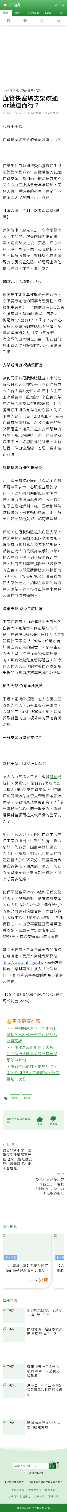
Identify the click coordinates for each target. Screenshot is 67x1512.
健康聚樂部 (34, 1490)
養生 (18, 12)
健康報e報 (36, 1473)
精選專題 (50, 1490)
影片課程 (11, 1257)
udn (5, 90)
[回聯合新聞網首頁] (5, 5)
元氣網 (14, 90)
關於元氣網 (18, 1490)
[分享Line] (25, 20)
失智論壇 (33, 12)
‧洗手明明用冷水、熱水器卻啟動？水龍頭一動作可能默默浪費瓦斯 (32, 1034)
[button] (61, 12)
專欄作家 (53, 1496)
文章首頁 (39, 1496)
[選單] (62, 5)
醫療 (48, 12)
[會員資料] (56, 5)
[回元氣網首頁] (14, 5)
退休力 (26, 1496)
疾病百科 (13, 1496)
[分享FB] (8, 20)
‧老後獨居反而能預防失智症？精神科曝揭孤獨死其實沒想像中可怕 (32, 1053)
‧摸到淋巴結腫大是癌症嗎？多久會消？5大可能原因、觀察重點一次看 (33, 1072)
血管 (15, 1098)
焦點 (6, 12)
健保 (54, 776)
